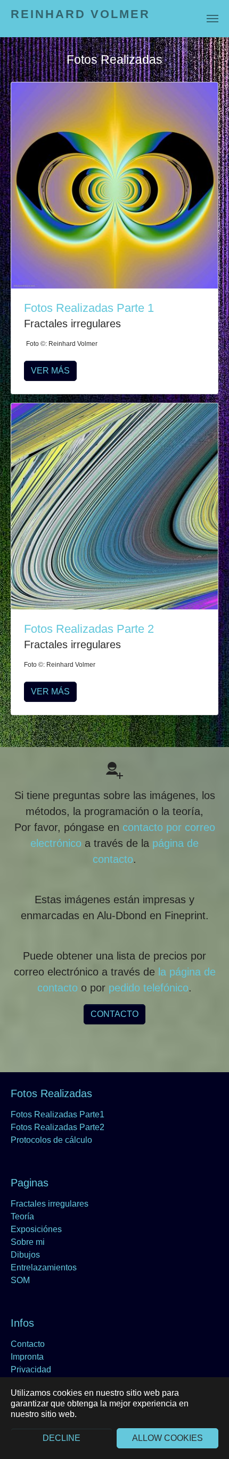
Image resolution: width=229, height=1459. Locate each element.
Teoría (22, 1216)
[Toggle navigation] (212, 19)
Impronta (27, 1356)
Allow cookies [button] (167, 1438)
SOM (20, 1280)
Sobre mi (28, 1241)
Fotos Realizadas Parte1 (57, 1114)
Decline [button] (61, 1438)
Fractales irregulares (49, 1203)
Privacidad (31, 1369)
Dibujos (25, 1254)
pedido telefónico (149, 988)
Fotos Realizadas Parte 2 (89, 628)
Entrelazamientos (44, 1267)
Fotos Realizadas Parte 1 (89, 308)
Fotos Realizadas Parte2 (57, 1127)
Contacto (28, 1343)
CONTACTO (114, 1014)
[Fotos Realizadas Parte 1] (114, 184)
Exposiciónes (36, 1229)
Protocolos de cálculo (51, 1139)
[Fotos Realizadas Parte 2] (114, 505)
